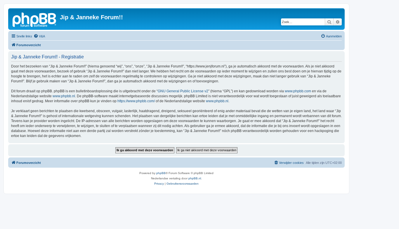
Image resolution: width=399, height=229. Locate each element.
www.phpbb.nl (64, 96)
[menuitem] (39, 36)
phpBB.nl (194, 178)
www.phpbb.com (298, 91)
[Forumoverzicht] (35, 19)
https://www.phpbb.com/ (136, 101)
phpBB (161, 173)
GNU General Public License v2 (183, 91)
